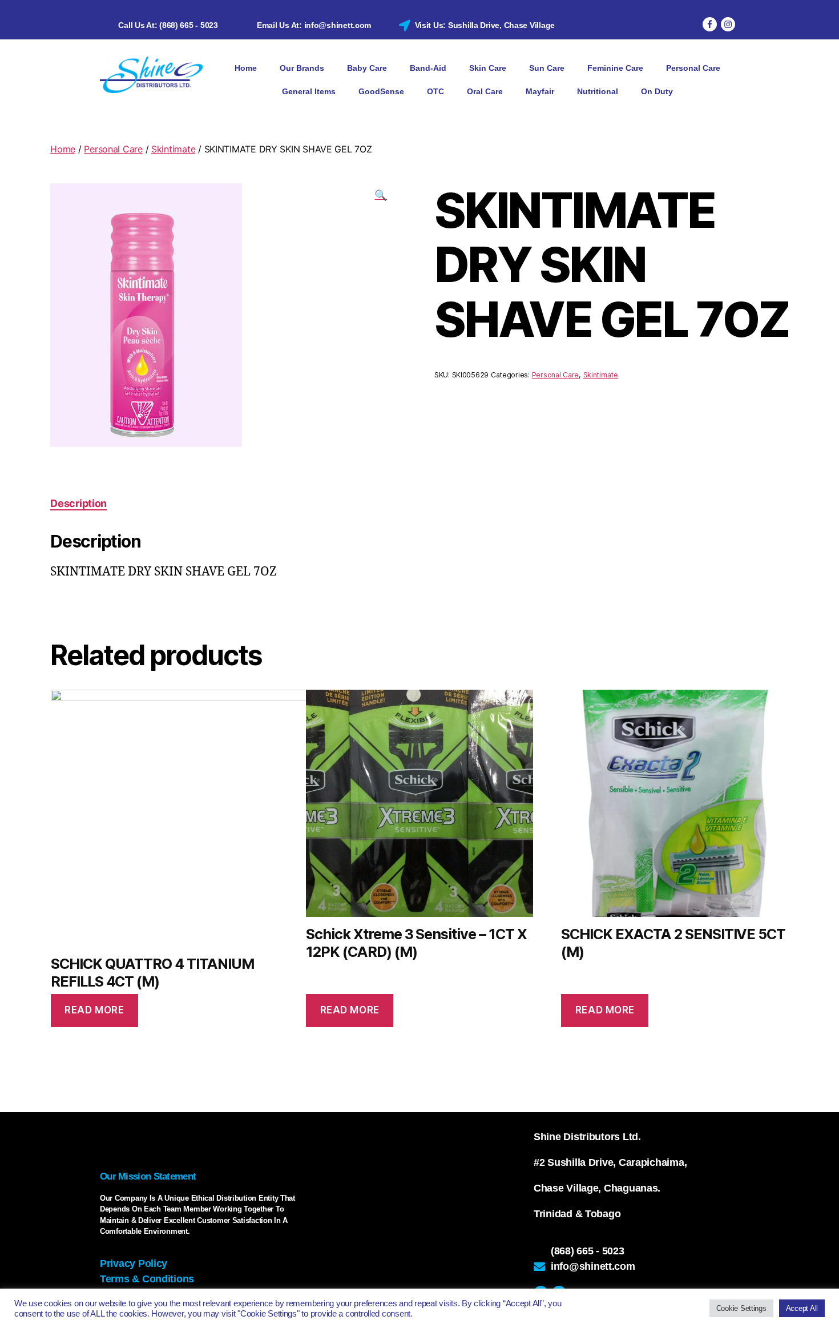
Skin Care (487, 68)
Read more (94, 1010)
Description (78, 503)
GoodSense (381, 91)
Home (246, 68)
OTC (435, 91)
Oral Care (485, 91)
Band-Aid (428, 68)
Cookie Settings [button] (741, 1308)
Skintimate (173, 149)
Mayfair (540, 91)
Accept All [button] (802, 1308)
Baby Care (367, 68)
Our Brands (302, 68)
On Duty (657, 91)
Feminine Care (615, 68)
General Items (309, 91)
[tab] (78, 503)
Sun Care (546, 68)
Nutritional (597, 91)
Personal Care (693, 68)
